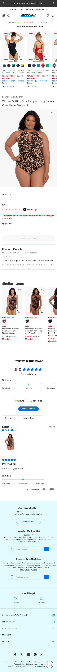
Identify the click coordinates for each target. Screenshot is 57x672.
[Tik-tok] (41, 654)
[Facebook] (15, 654)
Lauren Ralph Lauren (12, 97)
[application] (49, 664)
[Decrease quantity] (5, 229)
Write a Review (30, 409)
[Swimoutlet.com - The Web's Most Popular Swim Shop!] (28, 15)
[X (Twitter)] (22, 654)
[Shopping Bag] (53, 15)
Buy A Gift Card (8, 622)
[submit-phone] (46, 577)
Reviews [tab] (21, 401)
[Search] (8, 15)
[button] (6, 194)
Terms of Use (8, 662)
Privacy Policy (25, 570)
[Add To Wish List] (51, 113)
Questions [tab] (36, 401)
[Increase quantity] (15, 229)
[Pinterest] (35, 654)
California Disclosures (34, 664)
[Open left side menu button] (4, 15)
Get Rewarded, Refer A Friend (14, 615)
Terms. (34, 570)
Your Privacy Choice (38, 662)
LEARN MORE (28, 521)
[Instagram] (28, 654)
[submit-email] (46, 549)
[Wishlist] (47, 15)
